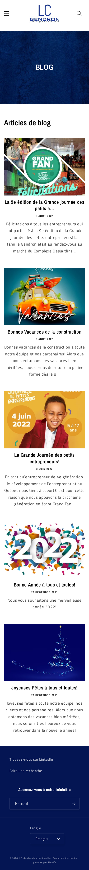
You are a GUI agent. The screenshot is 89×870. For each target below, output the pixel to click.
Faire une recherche (25, 770)
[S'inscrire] (73, 804)
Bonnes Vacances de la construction (44, 332)
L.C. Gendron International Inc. (35, 858)
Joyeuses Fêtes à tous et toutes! (44, 687)
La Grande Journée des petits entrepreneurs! (44, 458)
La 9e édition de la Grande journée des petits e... (44, 205)
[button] (6, 13)
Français (42, 838)
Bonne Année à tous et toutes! (44, 585)
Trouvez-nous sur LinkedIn (31, 759)
